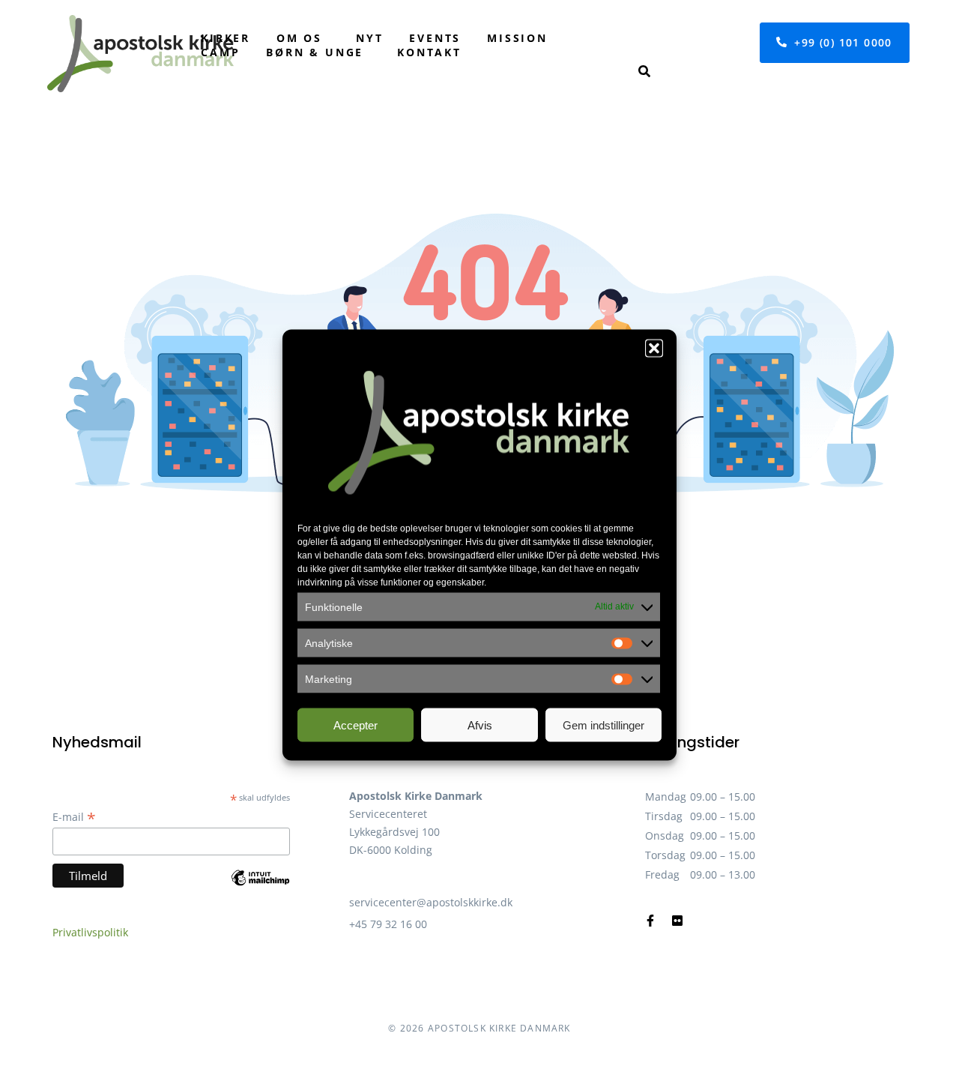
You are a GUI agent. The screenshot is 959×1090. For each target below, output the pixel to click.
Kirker (225, 38)
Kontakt (429, 52)
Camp (220, 52)
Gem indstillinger (603, 724)
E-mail (74, 816)
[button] (654, 348)
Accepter (355, 724)
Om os (299, 38)
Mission (517, 38)
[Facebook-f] (650, 921)
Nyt (369, 38)
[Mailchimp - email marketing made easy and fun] (260, 889)
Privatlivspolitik (90, 932)
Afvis (480, 724)
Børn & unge (314, 52)
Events (435, 38)
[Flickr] (677, 921)
